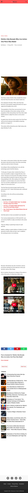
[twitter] (10, 348)
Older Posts (23, 366)
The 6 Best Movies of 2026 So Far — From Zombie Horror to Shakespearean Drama (16, 388)
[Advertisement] (14, 19)
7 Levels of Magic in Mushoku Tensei (16, 411)
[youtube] (20, 478)
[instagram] (12, 478)
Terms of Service (14, 486)
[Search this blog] (26, 1)
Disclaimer (21, 483)
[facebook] (4, 348)
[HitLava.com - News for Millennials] (14, 1)
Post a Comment (18, 45)
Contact (9, 483)
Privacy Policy (15, 483)
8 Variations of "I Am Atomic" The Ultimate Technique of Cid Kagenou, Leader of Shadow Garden (16, 401)
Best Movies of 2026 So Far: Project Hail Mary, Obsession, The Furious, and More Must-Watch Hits (17, 394)
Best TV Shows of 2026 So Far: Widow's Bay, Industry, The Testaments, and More (17, 407)
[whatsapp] (24, 348)
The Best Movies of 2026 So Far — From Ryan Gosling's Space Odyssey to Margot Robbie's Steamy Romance (17, 382)
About (5, 483)
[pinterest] (17, 348)
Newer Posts (4, 366)
